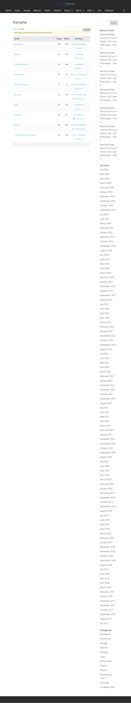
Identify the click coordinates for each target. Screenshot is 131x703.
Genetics (104, 647)
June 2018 (104, 573)
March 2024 (105, 272)
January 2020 (106, 488)
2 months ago (79, 115)
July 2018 (104, 569)
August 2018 (106, 564)
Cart (100, 11)
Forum (67, 11)
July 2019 (104, 515)
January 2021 (106, 434)
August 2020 (106, 457)
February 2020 (107, 484)
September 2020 (108, 452)
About (78, 11)
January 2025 (106, 232)
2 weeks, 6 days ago (78, 44)
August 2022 (106, 349)
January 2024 (106, 281)
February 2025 (107, 228)
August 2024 (106, 250)
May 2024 (104, 263)
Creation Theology (21, 64)
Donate (27, 11)
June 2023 (104, 308)
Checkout (109, 11)
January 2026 (106, 192)
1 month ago (78, 54)
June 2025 (104, 218)
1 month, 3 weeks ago (78, 95)
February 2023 (107, 326)
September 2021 (108, 398)
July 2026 (104, 169)
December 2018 (107, 547)
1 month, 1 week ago (78, 84)
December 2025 (107, 196)
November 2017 (107, 605)
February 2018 (107, 591)
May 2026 (104, 174)
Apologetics (105, 634)
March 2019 (105, 533)
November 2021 (107, 389)
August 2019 (106, 511)
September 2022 (108, 344)
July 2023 (104, 304)
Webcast (37, 11)
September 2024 (108, 246)
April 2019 (105, 529)
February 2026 (107, 187)
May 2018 (104, 578)
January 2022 (106, 380)
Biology (17, 54)
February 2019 (107, 538)
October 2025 (106, 205)
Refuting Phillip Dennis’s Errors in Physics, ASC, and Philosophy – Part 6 (108, 115)
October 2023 (106, 290)
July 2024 (104, 254)
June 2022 (104, 358)
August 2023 (106, 299)
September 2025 (108, 210)
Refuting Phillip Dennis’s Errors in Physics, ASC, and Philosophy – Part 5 (108, 133)
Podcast (57, 11)
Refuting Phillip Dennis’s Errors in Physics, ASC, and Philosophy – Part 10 (108, 41)
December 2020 (107, 439)
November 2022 (107, 335)
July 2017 (104, 623)
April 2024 (105, 268)
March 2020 (105, 479)
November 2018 (107, 551)
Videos (47, 11)
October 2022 (106, 340)
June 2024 (104, 259)
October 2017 (106, 609)
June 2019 (104, 520)
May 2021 (104, 416)
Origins (103, 665)
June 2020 (104, 466)
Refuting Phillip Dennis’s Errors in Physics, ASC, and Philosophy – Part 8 (108, 78)
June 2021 (104, 412)
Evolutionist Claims (21, 84)
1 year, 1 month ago (78, 135)
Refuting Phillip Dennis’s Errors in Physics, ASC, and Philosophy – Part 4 (108, 151)
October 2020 (106, 448)
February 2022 (107, 376)
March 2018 (105, 587)
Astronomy (18, 44)
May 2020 (104, 470)
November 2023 (107, 286)
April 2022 (105, 367)
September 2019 (108, 506)
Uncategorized (107, 687)
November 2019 (107, 497)
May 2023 (104, 313)
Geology (17, 95)
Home (8, 11)
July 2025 (104, 214)
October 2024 (106, 241)
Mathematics (106, 661)
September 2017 (108, 614)
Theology (104, 682)
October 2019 (106, 502)
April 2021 (105, 421)
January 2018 (106, 596)
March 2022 (105, 371)
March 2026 (105, 183)
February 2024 (107, 277)
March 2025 (105, 223)
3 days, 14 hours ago (78, 74)
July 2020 (104, 461)
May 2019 (104, 524)
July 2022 (104, 353)
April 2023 (105, 317)
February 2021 (107, 430)
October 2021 (106, 394)
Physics (16, 125)
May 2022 (104, 362)
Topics (17, 11)
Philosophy (18, 115)
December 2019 (107, 493)
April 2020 (105, 475)
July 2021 (104, 407)
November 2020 (107, 443)
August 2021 (106, 403)
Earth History (19, 74)
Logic (16, 105)
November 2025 (107, 201)
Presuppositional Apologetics (25, 135)
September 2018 (108, 560)
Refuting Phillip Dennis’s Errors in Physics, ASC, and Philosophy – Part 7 (108, 96)
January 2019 (106, 542)
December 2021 (107, 385)
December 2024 (107, 236)
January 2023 (106, 331)
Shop (89, 11)
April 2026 (105, 178)
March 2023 (105, 322)
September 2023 (108, 295)
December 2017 (107, 600)
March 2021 (105, 425)
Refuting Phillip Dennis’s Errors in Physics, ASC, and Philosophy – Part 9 (108, 59)
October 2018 (106, 556)
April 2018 (105, 582)
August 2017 (106, 618)
